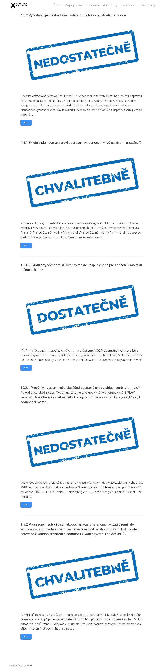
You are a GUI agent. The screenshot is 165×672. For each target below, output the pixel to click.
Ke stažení (129, 5)
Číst (26, 123)
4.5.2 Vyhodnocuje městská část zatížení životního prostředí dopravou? (73, 15)
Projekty (93, 5)
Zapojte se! (74, 5)
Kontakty (148, 5)
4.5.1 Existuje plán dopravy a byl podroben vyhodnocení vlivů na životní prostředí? (80, 142)
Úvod (57, 5)
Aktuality (110, 5)
